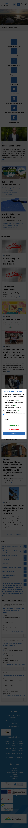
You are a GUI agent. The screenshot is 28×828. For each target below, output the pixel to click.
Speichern (14, 433)
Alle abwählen (14, 429)
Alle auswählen (14, 425)
